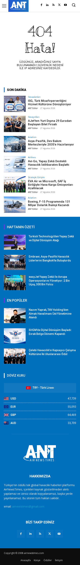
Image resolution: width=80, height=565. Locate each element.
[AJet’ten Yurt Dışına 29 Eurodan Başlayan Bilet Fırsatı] (15, 124)
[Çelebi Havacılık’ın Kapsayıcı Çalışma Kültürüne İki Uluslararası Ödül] (15, 356)
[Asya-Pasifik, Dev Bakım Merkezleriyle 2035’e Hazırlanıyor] (15, 144)
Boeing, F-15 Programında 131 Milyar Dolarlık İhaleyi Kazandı (49, 203)
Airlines (32, 157)
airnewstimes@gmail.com (28, 506)
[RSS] (53, 5)
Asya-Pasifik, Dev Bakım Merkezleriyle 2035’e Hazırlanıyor (51, 142)
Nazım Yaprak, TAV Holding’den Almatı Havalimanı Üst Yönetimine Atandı (50, 313)
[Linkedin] (47, 5)
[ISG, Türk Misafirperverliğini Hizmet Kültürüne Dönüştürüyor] (15, 104)
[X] (59, 5)
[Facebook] (41, 5)
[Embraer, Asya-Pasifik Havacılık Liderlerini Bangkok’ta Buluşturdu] (15, 262)
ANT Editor (33, 108)
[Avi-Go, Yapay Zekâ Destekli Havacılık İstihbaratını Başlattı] (15, 164)
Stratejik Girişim (36, 177)
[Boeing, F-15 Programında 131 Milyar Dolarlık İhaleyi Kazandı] (15, 205)
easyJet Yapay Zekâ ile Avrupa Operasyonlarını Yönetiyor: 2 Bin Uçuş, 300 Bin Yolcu (49, 280)
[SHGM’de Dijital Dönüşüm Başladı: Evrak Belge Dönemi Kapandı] (15, 335)
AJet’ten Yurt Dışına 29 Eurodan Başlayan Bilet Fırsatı (50, 122)
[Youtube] (65, 5)
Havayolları (33, 117)
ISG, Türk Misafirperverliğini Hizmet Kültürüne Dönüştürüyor (49, 102)
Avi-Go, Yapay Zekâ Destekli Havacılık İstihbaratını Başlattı (48, 162)
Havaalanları (34, 97)
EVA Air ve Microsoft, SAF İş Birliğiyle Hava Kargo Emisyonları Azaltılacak (50, 184)
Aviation (32, 137)
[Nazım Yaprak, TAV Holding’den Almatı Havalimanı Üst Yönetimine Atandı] (15, 315)
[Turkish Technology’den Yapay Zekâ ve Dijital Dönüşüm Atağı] (15, 242)
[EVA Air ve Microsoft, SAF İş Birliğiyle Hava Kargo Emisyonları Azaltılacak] (15, 184)
